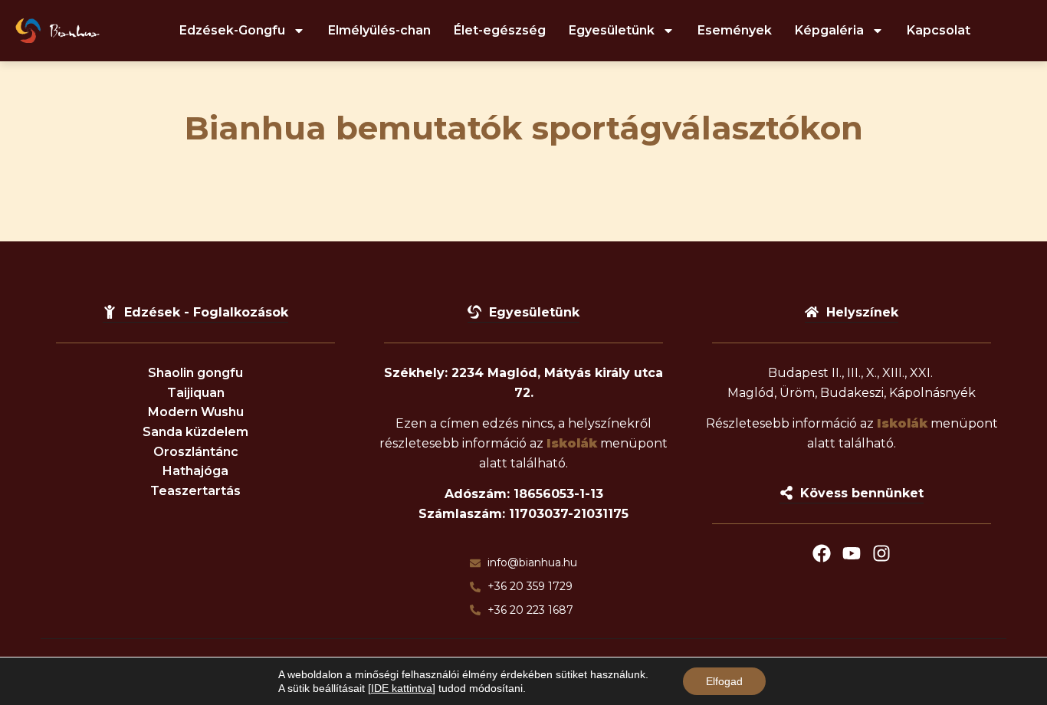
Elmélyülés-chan (379, 30)
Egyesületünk (612, 30)
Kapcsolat (938, 30)
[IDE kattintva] (401, 688)
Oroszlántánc (195, 451)
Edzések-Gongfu (232, 30)
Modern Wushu (196, 412)
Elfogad (724, 681)
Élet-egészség (500, 30)
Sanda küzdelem (195, 432)
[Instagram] (881, 553)
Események (734, 30)
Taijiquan (196, 392)
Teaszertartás (195, 491)
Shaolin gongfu (195, 373)
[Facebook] (821, 553)
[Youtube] (851, 553)
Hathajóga (195, 471)
